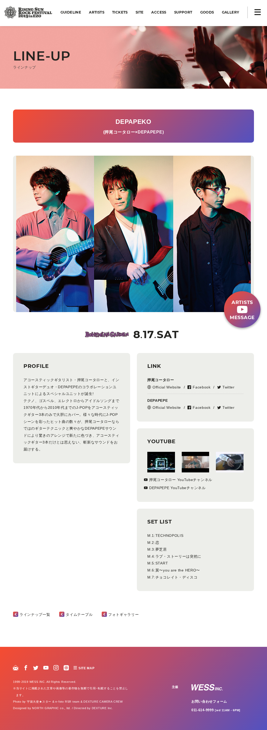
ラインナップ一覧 (35, 614)
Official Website (167, 387)
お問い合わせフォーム (209, 701)
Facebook (202, 387)
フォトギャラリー (123, 614)
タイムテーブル (79, 614)
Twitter (228, 387)
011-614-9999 (215, 710)
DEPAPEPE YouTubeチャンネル (177, 488)
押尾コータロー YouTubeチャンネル (180, 480)
